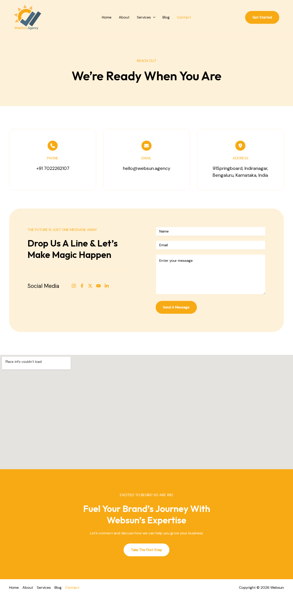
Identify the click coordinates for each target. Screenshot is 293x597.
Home (106, 17)
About (124, 17)
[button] (153, 17)
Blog (166, 17)
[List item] (73, 286)
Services (144, 17)
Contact (184, 17)
